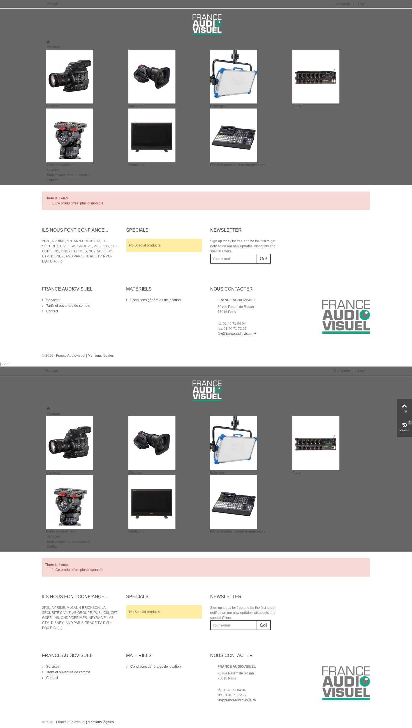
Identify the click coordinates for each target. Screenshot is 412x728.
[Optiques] (165, 76)
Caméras (53, 106)
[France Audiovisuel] (206, 24)
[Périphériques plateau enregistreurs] (247, 135)
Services (53, 170)
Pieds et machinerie (61, 165)
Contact (52, 180)
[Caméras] (83, 76)
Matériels (54, 47)
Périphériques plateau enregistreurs (237, 165)
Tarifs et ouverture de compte (69, 175)
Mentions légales (101, 356)
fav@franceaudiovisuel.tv (236, 334)
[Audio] (329, 76)
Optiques (135, 106)
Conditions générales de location (155, 300)
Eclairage (217, 106)
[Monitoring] (165, 135)
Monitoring (136, 165)
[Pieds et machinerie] (83, 135)
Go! (263, 258)
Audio (296, 106)
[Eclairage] (247, 76)
